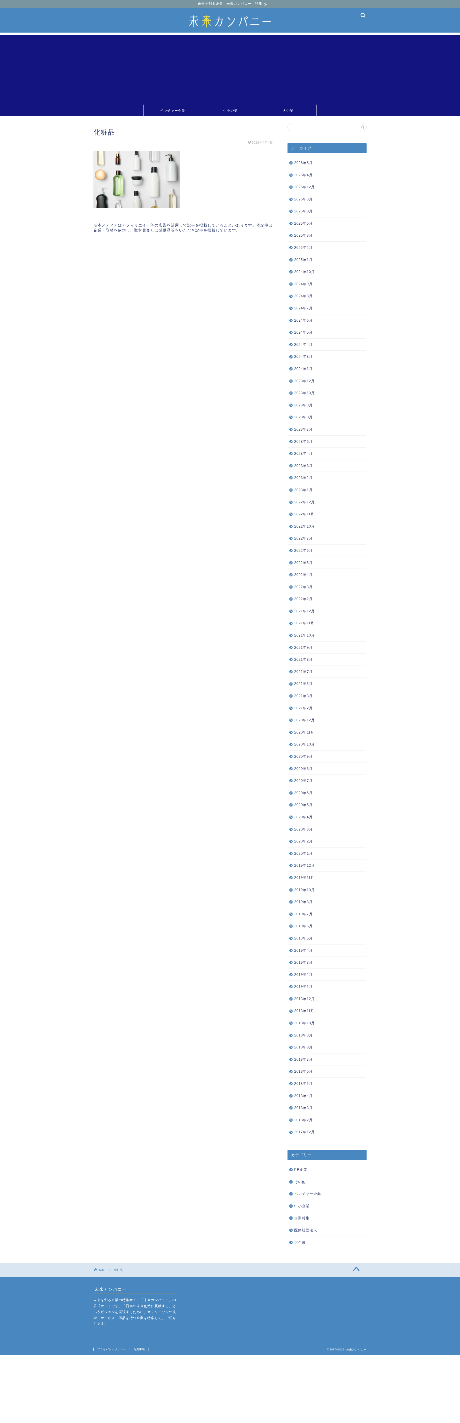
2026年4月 (303, 175)
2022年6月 (303, 550)
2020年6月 (303, 793)
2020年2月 (303, 841)
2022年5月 (303, 563)
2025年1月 (303, 260)
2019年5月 (303, 938)
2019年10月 (304, 890)
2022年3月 (303, 587)
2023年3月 (303, 466)
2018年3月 (303, 1108)
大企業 (288, 110)
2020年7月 (303, 781)
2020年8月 (303, 769)
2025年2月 (303, 247)
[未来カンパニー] (230, 31)
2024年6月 (303, 320)
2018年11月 (304, 1011)
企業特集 (302, 1218)
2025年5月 (303, 223)
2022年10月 (304, 526)
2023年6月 (303, 441)
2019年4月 (303, 950)
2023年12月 (304, 381)
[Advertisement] (230, 68)
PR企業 (300, 1169)
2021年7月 (303, 672)
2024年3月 (303, 356)
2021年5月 (303, 684)
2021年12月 (304, 611)
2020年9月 (303, 756)
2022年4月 (303, 575)
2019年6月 (303, 926)
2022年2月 (303, 599)
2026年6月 (303, 163)
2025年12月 (304, 187)
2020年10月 (304, 744)
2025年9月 (303, 199)
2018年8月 (303, 1047)
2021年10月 (304, 635)
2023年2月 (303, 478)
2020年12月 (304, 720)
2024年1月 (303, 369)
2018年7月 (303, 1059)
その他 (300, 1182)
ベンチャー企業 (172, 110)
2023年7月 (303, 429)
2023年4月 (303, 453)
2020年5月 (303, 805)
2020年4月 (303, 817)
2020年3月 (303, 829)
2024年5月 (303, 332)
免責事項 (139, 1349)
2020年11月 (304, 732)
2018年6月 (303, 1071)
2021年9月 (303, 647)
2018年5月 (303, 1083)
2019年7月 (303, 914)
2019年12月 (304, 865)
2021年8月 (303, 659)
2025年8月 (303, 211)
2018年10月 (304, 1023)
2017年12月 (304, 1132)
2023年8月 (303, 417)
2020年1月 (303, 853)
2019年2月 (303, 975)
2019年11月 (304, 878)
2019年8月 (303, 902)
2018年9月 (303, 1035)
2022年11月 (304, 514)
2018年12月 (304, 999)
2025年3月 (303, 235)
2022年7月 (303, 538)
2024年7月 (303, 308)
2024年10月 (304, 272)
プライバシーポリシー (111, 1349)
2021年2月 (303, 708)
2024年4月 (303, 344)
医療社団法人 (305, 1230)
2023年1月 (303, 490)
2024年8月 (303, 296)
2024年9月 (303, 284)
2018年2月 (303, 1120)
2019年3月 (303, 962)
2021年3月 (303, 696)
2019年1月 (303, 987)
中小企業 (230, 110)
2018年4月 (303, 1096)
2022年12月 (304, 502)
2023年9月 (303, 405)
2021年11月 (304, 623)
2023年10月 (304, 393)
